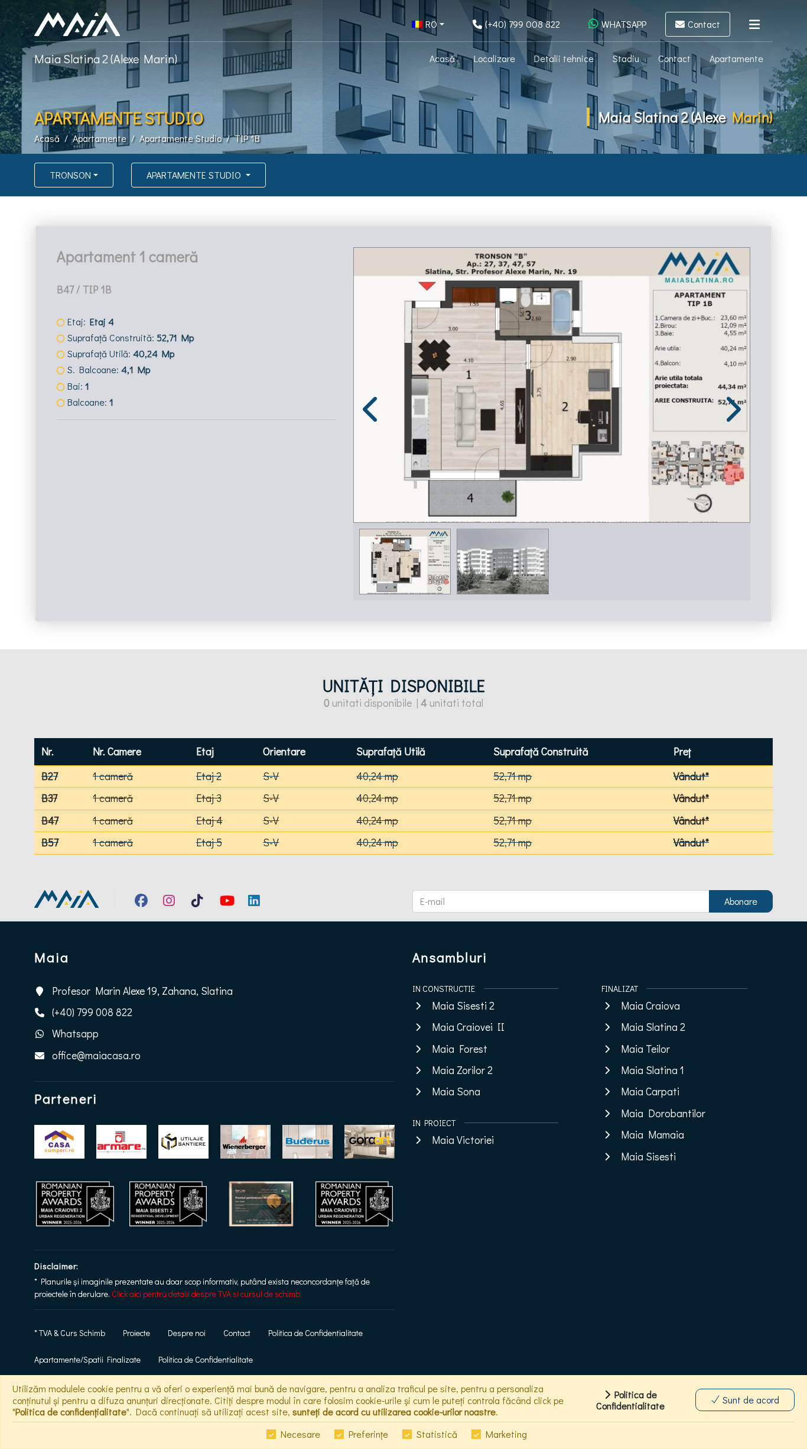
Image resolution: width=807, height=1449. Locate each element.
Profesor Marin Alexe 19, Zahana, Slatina (142, 991)
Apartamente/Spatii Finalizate (87, 1359)
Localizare (494, 58)
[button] (428, 24)
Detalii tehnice (564, 58)
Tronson (70, 175)
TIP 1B (247, 138)
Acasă (442, 58)
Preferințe (368, 1434)
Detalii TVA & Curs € (108, 522)
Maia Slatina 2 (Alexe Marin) (105, 58)
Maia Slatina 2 (653, 1027)
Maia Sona (456, 1091)
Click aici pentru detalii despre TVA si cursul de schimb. (207, 1293)
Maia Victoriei (463, 1140)
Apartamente (736, 58)
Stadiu (626, 58)
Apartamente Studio (180, 138)
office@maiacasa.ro (96, 1055)
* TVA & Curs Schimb (69, 1332)
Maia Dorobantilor (663, 1113)
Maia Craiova (650, 1006)
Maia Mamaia (652, 1134)
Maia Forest (459, 1049)
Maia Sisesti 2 (463, 1006)
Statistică (436, 1434)
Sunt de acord (749, 1399)
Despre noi (187, 1332)
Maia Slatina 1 (652, 1070)
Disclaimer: (56, 1266)
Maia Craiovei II (468, 1027)
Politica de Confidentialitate (315, 1332)
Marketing (506, 1434)
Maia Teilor (645, 1049)
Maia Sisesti (648, 1156)
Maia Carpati (650, 1091)
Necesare (300, 1434)
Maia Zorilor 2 (462, 1070)
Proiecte (136, 1332)
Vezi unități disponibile (115, 555)
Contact (674, 58)
